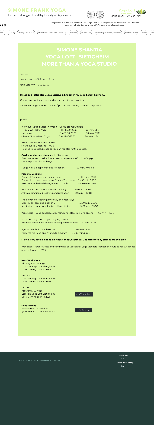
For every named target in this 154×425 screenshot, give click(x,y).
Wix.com (56, 360)
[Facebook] (2, 25)
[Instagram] (5, 25)
